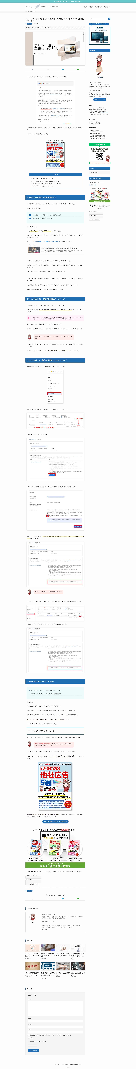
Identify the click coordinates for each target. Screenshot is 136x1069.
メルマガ (103, 112)
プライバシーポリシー (66, 1064)
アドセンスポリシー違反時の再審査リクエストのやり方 (47, 183)
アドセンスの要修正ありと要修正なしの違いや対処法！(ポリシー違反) (59, 248)
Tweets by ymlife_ (93, 184)
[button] (33, 69)
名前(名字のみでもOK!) (31, 875)
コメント (30, 1000)
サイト (29, 1029)
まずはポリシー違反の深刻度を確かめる (43, 178)
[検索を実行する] (109, 19)
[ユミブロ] (33, 6)
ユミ (33, 922)
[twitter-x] (46, 930)
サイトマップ (57, 1064)
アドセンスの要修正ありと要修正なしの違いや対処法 (46, 241)
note (107, 112)
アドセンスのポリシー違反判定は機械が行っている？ (46, 181)
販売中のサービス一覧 (76, 1064)
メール (30, 1024)
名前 (29, 1018)
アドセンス (29, 23)
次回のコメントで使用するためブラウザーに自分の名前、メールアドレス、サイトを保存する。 (50, 1035)
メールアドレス (29, 879)
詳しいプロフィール (100, 99)
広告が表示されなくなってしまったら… (43, 186)
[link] (43, 930)
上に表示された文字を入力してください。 (37, 1041)
